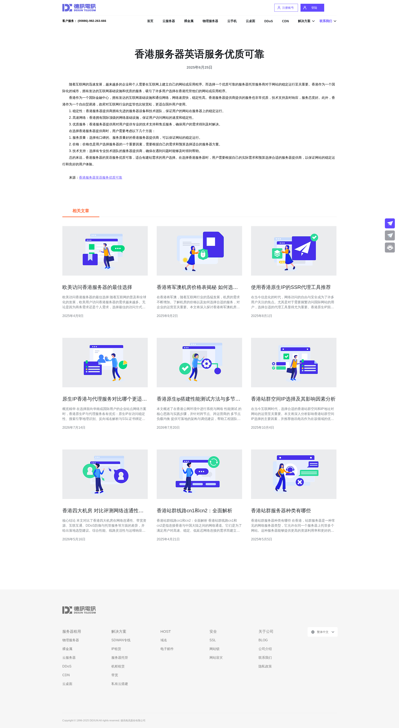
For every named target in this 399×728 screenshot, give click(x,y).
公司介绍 (265, 649)
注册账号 (288, 7)
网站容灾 (216, 657)
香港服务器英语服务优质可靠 (100, 177)
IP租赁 (116, 649)
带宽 (114, 675)
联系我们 (265, 657)
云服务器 (169, 21)
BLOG (263, 640)
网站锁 (214, 649)
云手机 (232, 21)
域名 (163, 640)
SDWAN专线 (121, 640)
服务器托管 (119, 657)
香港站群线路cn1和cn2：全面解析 (194, 510)
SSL (212, 640)
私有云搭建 (119, 684)
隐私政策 (265, 666)
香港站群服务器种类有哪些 (281, 510)
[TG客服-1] (390, 223)
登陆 (314, 7)
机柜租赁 (118, 666)
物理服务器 (210, 21)
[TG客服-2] (390, 235)
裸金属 (188, 21)
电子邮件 (167, 649)
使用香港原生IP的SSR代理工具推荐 (291, 287)
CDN (285, 21)
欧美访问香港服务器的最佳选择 (97, 287)
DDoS (268, 21)
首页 (150, 21)
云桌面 (250, 21)
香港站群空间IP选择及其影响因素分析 (293, 399)
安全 (213, 631)
